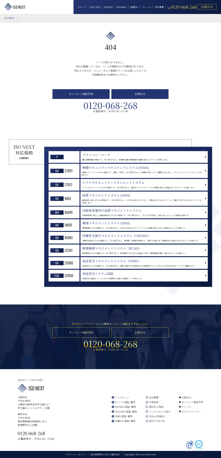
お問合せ (207, 7)
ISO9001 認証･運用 (125, 407)
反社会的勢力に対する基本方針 (105, 454)
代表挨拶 (154, 402)
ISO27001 (95, 7)
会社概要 (159, 7)
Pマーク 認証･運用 (125, 402)
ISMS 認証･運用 (123, 416)
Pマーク (82, 7)
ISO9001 (108, 7)
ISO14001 (121, 7)
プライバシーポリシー (75, 454)
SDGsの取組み (157, 416)
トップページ (122, 397)
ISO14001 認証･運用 (126, 411)
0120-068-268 (31, 433)
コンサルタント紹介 (159, 411)
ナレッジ (146, 7)
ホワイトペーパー (191, 411)
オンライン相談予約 (81, 94)
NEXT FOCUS (157, 421)
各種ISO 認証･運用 (125, 421)
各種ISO (134, 7)
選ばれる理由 (156, 407)
